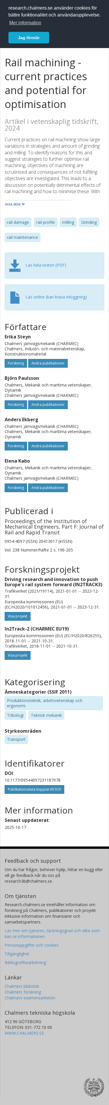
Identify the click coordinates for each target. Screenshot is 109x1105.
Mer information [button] (25, 22)
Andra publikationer (48, 363)
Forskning (16, 363)
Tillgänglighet (17, 953)
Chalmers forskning (23, 992)
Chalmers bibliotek (22, 986)
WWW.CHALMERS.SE (24, 1033)
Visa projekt (17, 616)
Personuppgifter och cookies (32, 945)
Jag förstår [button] (29, 37)
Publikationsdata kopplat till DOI (34, 789)
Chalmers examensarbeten (30, 997)
